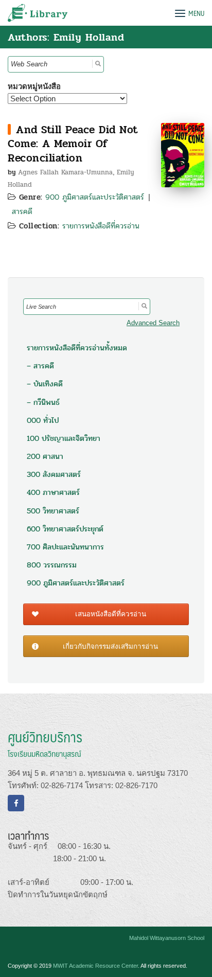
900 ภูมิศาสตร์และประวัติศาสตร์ (94, 197)
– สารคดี (40, 366)
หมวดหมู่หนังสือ (34, 86)
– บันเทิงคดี (45, 384)
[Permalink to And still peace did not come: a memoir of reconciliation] (182, 154)
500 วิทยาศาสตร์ (53, 511)
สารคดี (22, 211)
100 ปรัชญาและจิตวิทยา (63, 438)
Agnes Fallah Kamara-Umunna (65, 172)
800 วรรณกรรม (52, 565)
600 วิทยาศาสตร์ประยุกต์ (65, 529)
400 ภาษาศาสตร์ (53, 492)
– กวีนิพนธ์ (43, 402)
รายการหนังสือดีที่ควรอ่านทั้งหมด (77, 348)
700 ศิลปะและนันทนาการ (65, 547)
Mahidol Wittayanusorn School (166, 938)
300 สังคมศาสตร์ (54, 474)
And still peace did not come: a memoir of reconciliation (73, 143)
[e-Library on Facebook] (16, 803)
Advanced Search (153, 323)
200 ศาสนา (45, 456)
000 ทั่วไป (43, 420)
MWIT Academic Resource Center (95, 966)
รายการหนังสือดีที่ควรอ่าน (100, 226)
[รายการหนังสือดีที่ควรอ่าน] (9, 129)
